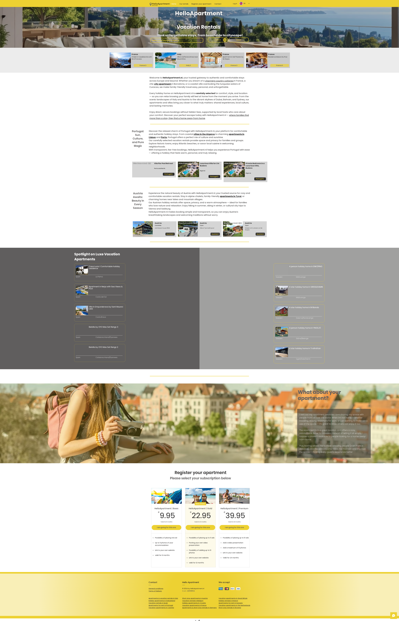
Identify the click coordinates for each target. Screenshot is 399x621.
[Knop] (86, 276)
